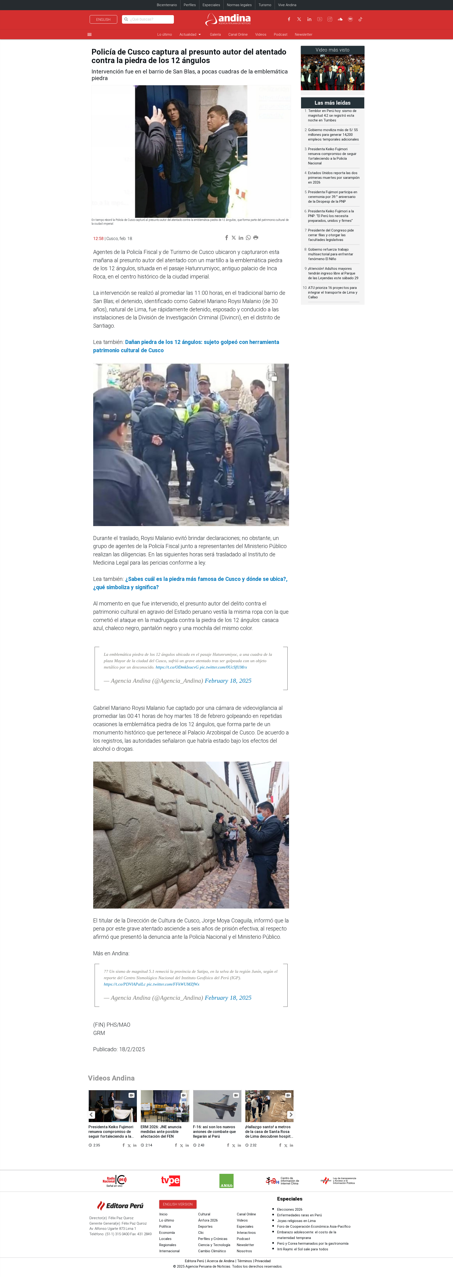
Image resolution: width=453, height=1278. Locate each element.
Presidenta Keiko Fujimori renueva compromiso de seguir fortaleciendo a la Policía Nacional (110, 1134)
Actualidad (191, 34)
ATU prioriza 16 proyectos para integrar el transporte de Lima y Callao (332, 292)
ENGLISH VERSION (178, 1204)
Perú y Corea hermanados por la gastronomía (312, 1243)
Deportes (205, 1226)
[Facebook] (289, 19)
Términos (244, 1261)
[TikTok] (360, 19)
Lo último (164, 34)
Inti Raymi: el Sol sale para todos (302, 1249)
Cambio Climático (212, 1251)
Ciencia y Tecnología (214, 1245)
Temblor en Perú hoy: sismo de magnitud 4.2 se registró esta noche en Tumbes (332, 115)
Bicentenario (167, 5)
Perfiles (190, 5)
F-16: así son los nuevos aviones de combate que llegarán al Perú (214, 1132)
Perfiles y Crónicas (212, 1239)
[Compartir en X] (130, 1145)
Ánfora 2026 (208, 1220)
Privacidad (263, 1261)
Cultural (204, 1214)
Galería (215, 34)
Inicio (163, 1214)
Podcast (280, 34)
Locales (165, 1239)
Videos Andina (111, 1078)
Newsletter (303, 34)
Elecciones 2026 (289, 1209)
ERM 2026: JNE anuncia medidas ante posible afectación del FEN (161, 1132)
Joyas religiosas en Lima (296, 1221)
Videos (260, 34)
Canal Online (238, 34)
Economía (167, 1233)
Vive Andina (287, 5)
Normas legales (239, 5)
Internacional (169, 1251)
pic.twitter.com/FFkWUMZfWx (173, 984)
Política (165, 1226)
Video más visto (333, 50)
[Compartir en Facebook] (124, 1145)
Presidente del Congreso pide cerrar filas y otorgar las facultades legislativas (331, 235)
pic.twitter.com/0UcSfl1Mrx (223, 667)
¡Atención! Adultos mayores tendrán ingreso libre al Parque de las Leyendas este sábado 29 (333, 273)
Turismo (265, 5)
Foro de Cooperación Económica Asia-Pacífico (314, 1226)
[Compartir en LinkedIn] (135, 1145)
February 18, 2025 (228, 680)
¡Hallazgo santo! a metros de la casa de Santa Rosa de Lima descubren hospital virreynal (269, 1134)
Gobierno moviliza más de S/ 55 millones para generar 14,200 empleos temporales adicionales (333, 135)
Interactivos (246, 1233)
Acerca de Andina (220, 1261)
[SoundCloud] (340, 19)
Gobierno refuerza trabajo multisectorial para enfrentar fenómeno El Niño (330, 254)
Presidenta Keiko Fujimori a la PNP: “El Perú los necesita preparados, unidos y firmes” (331, 216)
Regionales (167, 1245)
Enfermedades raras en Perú (299, 1215)
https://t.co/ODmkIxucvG (177, 667)
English (103, 19)
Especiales (211, 5)
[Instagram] (330, 19)
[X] (299, 19)
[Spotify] (350, 19)
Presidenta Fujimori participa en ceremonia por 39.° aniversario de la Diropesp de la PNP (332, 197)
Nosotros (244, 1251)
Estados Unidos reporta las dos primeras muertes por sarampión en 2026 (334, 177)
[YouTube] (319, 19)
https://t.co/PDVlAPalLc (125, 984)
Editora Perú (194, 1261)
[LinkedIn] (309, 19)
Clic (201, 1233)
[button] (91, 1115)
